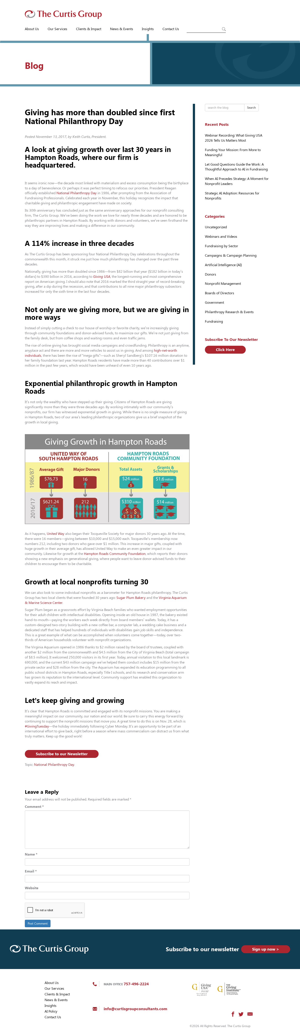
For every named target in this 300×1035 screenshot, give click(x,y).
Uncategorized (216, 227)
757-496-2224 (136, 984)
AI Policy (51, 1011)
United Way (55, 534)
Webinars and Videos (221, 236)
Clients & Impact (88, 29)
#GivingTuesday (37, 726)
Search (251, 107)
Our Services (57, 29)
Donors (210, 274)
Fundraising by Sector (221, 246)
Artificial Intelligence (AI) (223, 265)
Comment (34, 807)
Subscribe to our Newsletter (62, 754)
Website (31, 888)
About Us (32, 29)
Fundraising (214, 321)
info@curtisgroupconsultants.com (135, 1008)
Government (214, 302)
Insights (148, 29)
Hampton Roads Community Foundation (115, 554)
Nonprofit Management (223, 284)
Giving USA (101, 276)
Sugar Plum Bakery (131, 598)
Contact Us (171, 29)
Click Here (225, 349)
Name (31, 854)
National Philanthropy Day (76, 193)
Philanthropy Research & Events (229, 312)
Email (31, 871)
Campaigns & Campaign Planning (231, 255)
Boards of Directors (219, 293)
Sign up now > (265, 949)
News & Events (121, 29)
